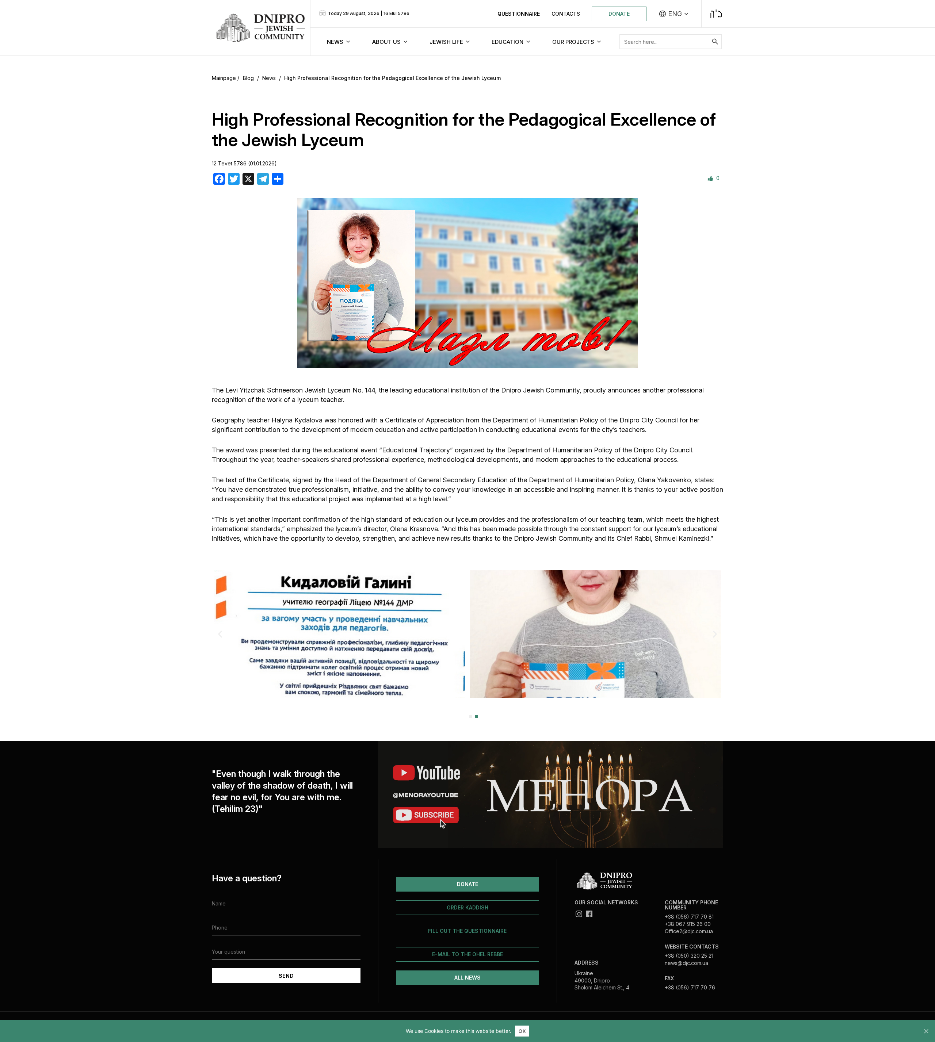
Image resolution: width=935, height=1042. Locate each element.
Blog (248, 78)
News (269, 78)
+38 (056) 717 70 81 (689, 916)
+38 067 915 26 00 (688, 924)
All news (467, 977)
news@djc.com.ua (686, 963)
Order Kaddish (467, 907)
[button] (220, 634)
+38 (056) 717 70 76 (690, 987)
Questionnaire (518, 14)
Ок (522, 1031)
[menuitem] (673, 14)
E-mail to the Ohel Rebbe (467, 954)
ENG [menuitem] (675, 14)
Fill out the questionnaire (467, 931)
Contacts (566, 14)
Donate (619, 14)
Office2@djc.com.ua (689, 931)
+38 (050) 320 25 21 (689, 956)
